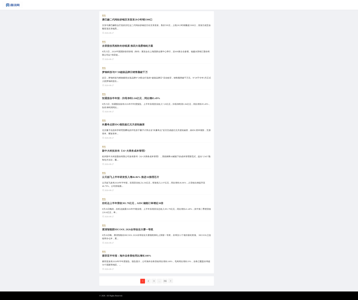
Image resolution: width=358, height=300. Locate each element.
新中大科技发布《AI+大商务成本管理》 (124, 150)
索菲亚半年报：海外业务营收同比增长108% (126, 255)
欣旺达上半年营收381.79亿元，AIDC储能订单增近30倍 (132, 203)
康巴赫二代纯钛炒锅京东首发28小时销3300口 (127, 19)
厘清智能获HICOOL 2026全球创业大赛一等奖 (127, 229)
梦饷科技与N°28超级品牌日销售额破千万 (125, 72)
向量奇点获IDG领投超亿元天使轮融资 (123, 124)
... (159, 281)
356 (165, 281)
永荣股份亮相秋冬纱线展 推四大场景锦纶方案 (127, 45)
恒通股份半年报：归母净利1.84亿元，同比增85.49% (131, 98)
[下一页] (170, 280)
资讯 (104, 15)
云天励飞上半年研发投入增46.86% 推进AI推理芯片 (130, 177)
